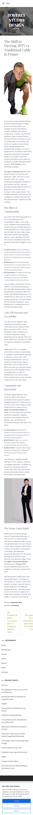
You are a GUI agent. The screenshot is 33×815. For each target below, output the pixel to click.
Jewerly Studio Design (16, 20)
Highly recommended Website (14, 410)
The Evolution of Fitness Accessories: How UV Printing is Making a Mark (12, 622)
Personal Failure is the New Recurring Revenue (13, 709)
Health (3, 668)
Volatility (4, 704)
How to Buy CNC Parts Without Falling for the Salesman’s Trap (14, 767)
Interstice (4, 685)
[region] (16, 799)
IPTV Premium (16, 164)
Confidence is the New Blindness (11, 715)
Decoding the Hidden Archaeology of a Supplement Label (13, 698)
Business (4, 654)
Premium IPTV (20, 564)
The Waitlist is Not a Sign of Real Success (14, 752)
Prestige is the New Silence (9, 761)
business (15, 605)
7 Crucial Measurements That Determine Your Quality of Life (14, 721)
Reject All (16, 811)
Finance (3, 659)
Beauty (3, 645)
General (3, 663)
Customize (16, 806)
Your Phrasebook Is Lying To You (11, 748)
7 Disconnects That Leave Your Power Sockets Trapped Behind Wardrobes (13, 735)
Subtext (3, 757)
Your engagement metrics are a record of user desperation (14, 691)
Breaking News (16, 602)
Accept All (16, 801)
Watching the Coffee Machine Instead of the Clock (14, 728)
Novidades (4, 672)
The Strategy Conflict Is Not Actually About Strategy (15, 742)
